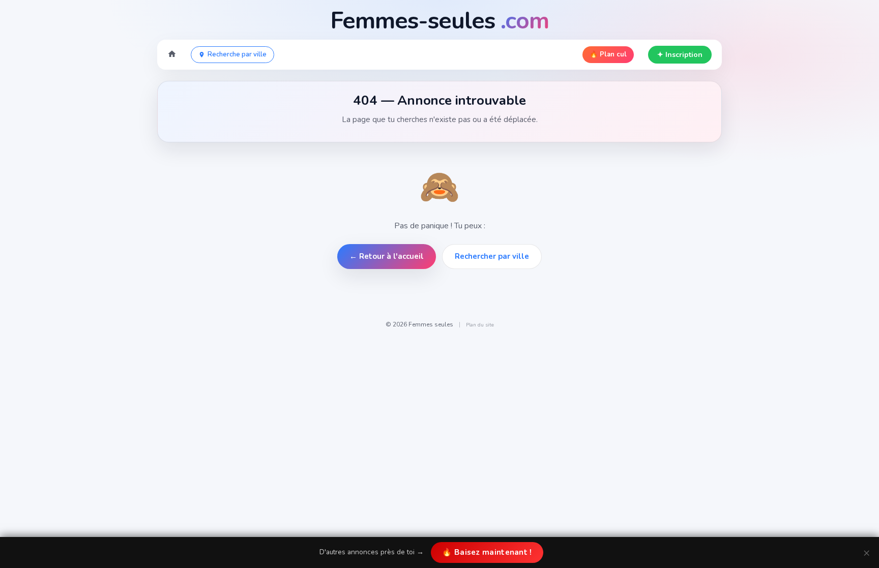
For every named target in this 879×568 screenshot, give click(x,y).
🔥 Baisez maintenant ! (487, 552)
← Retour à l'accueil (386, 256)
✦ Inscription (679, 54)
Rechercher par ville (492, 256)
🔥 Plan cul (608, 54)
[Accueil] (172, 55)
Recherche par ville (237, 54)
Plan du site (480, 324)
